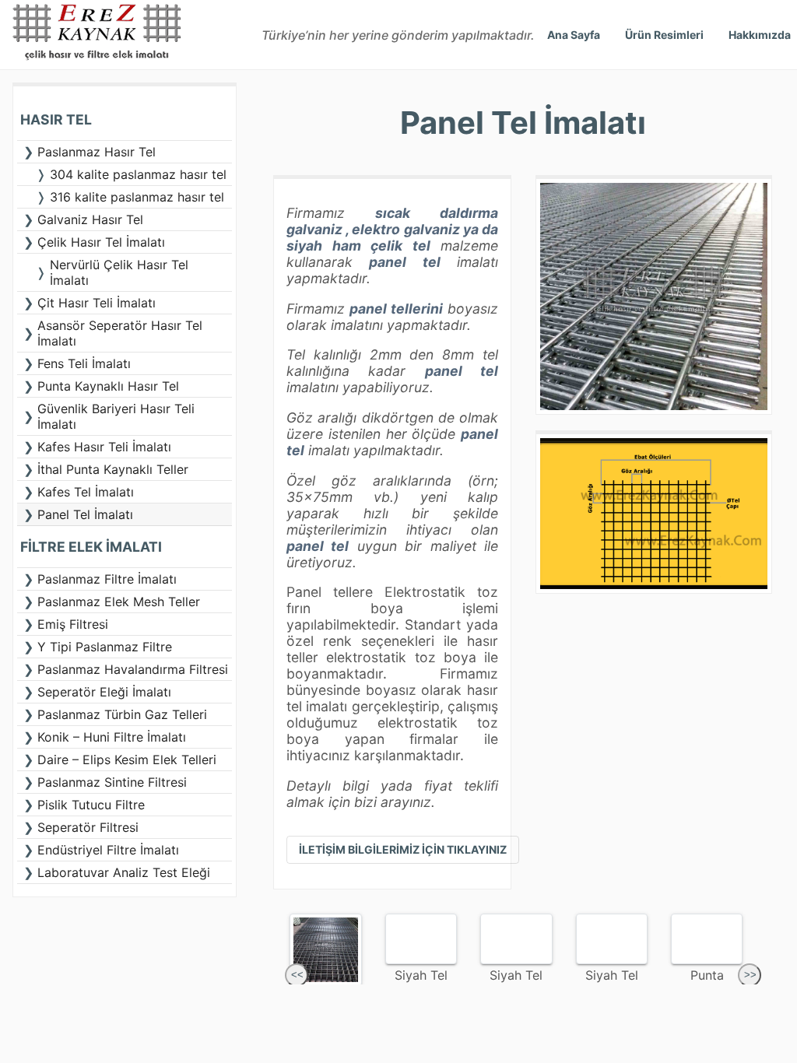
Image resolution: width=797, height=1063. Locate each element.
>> (750, 975)
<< (297, 975)
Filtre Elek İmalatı (91, 547)
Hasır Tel (56, 119)
